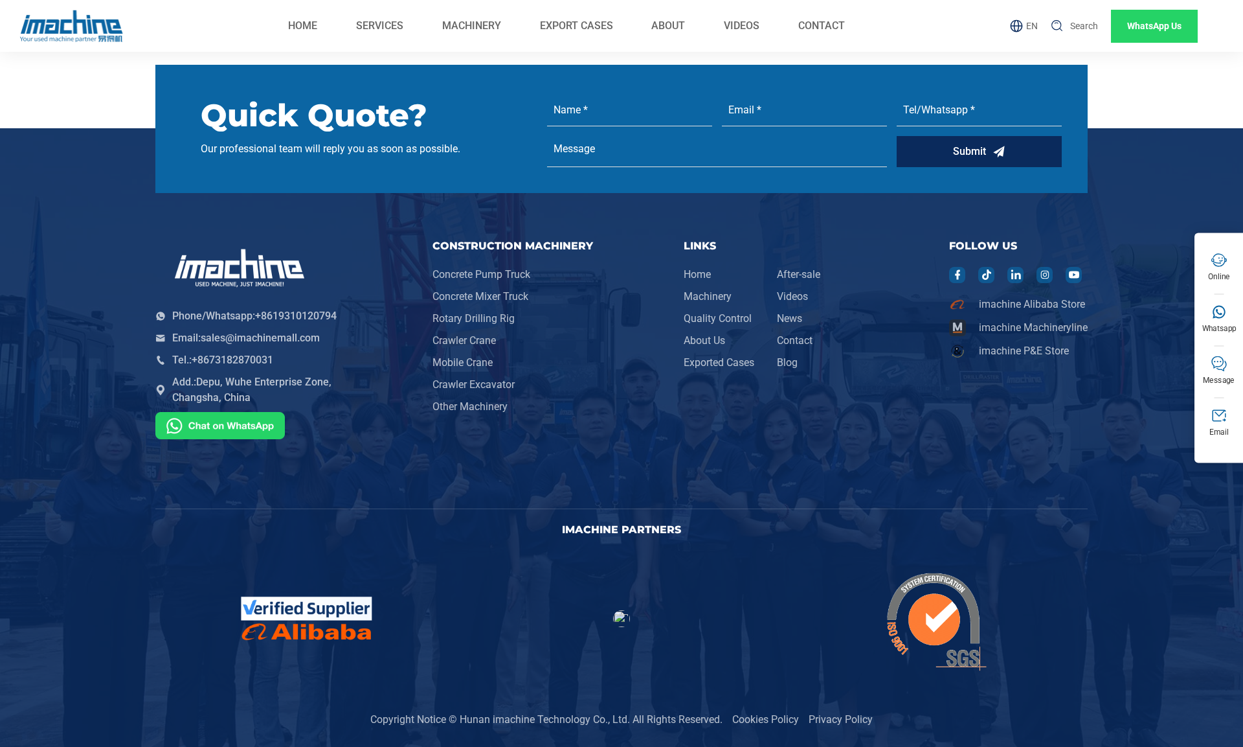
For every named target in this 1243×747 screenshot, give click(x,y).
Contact (794, 340)
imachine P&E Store (1024, 351)
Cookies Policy (765, 719)
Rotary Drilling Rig (473, 318)
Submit (969, 151)
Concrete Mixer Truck (480, 296)
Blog (787, 362)
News (789, 318)
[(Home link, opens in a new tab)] (71, 25)
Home (697, 274)
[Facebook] (957, 275)
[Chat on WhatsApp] (220, 428)
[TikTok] (986, 275)
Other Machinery (470, 406)
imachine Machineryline (1033, 327)
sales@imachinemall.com (260, 338)
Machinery (708, 296)
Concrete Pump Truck (481, 274)
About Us (704, 340)
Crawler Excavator (473, 384)
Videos (792, 296)
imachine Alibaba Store (1032, 304)
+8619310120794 (296, 316)
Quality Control (718, 318)
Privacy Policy (841, 719)
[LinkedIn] (1016, 275)
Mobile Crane (462, 362)
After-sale (798, 274)
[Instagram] (1045, 275)
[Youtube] (1074, 275)
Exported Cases (719, 362)
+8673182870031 (232, 360)
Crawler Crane (464, 340)
